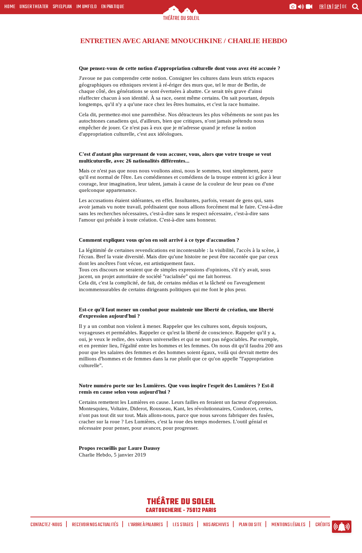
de (344, 6)
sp (336, 6)
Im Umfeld (86, 6)
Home (9, 6)
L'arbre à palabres (145, 524)
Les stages (183, 524)
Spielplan (62, 6)
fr (321, 6)
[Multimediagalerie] (301, 6)
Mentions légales (288, 524)
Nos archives (216, 524)
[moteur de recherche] (355, 6)
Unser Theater (33, 6)
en (329, 6)
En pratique (112, 6)
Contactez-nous (46, 524)
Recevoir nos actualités (95, 524)
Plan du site (250, 524)
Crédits (322, 524)
